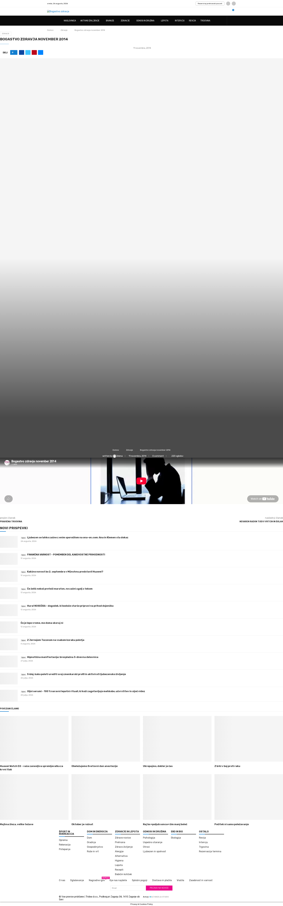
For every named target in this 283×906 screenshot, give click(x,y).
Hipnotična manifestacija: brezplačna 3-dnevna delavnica (62, 657)
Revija (192, 20)
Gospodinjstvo (95, 847)
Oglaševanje (77, 880)
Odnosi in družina (145, 20)
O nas (62, 880)
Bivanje (110, 20)
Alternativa (121, 856)
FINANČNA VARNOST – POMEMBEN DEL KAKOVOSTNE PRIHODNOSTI (66, 554)
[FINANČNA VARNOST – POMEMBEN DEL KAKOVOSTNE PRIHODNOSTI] (9, 559)
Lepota (164, 20)
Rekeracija (64, 845)
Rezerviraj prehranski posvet (210, 4)
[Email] (234, 3)
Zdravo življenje (124, 847)
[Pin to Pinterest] (34, 52)
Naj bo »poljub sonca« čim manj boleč (165, 824)
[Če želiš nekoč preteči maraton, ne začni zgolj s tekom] (9, 593)
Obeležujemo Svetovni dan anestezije (94, 766)
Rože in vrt (93, 851)
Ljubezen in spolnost (154, 851)
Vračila (180, 880)
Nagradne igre (97, 880)
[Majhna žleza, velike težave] (34, 797)
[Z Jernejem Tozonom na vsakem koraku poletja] (9, 644)
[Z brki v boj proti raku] (248, 739)
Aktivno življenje (89, 20)
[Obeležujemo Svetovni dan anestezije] (105, 739)
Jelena (119, 456)
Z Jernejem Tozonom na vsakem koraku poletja (55, 640)
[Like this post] (15, 52)
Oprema (63, 840)
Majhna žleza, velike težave (16, 824)
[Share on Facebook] (21, 52)
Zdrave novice (123, 838)
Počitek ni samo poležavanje (231, 824)
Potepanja (64, 849)
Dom (89, 838)
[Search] (234, 21)
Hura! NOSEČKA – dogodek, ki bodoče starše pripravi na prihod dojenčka (70, 605)
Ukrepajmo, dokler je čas (158, 766)
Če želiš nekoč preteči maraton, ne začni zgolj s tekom (60, 588)
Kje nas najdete (118, 880)
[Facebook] (228, 3)
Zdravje (125, 20)
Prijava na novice (159, 888)
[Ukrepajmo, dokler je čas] (177, 739)
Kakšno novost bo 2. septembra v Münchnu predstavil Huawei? (65, 571)
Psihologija (149, 838)
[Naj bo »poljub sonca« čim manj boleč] (177, 797)
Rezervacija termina (210, 851)
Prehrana (120, 842)
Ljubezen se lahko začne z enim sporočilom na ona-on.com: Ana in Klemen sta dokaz (77, 537)
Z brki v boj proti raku (227, 766)
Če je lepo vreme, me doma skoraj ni (42, 623)
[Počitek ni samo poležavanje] (248, 797)
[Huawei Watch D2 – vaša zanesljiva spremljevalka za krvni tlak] (34, 739)
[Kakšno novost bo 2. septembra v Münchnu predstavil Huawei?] (9, 576)
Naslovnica (70, 20)
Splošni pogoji (139, 880)
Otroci (146, 847)
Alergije (119, 851)
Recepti (119, 870)
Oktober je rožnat (82, 824)
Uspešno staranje (152, 842)
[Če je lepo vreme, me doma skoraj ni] (9, 627)
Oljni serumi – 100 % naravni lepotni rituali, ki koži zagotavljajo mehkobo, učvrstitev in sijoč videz (86, 691)
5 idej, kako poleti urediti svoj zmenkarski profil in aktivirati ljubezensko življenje (76, 674)
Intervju (180, 20)
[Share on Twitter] (28, 52)
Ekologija (176, 838)
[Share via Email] (40, 52)
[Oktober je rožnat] (105, 797)
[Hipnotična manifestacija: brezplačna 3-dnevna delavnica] (9, 661)
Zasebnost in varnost (201, 880)
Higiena (119, 860)
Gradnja (91, 842)
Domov (50, 30)
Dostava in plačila (162, 880)
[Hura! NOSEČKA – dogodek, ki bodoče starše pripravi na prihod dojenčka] (9, 610)
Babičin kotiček (123, 874)
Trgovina (205, 20)
